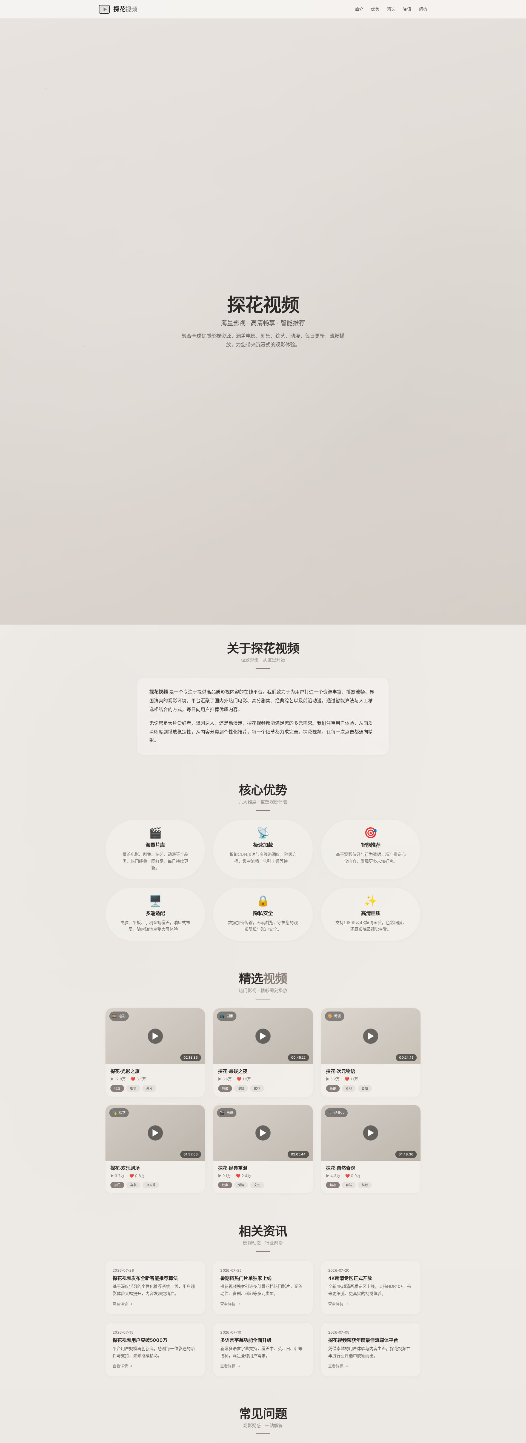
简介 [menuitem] (359, 9)
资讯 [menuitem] (407, 9)
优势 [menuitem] (375, 9)
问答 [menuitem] (423, 9)
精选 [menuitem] (391, 9)
